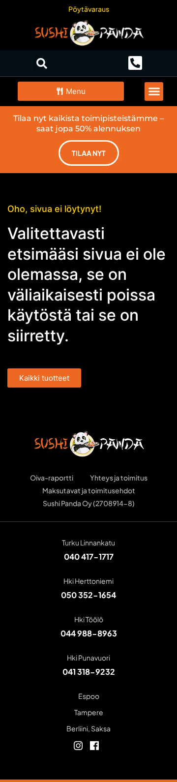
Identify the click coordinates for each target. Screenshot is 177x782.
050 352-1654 (88, 595)
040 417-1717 (89, 556)
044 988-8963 (88, 633)
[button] (42, 63)
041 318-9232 (88, 671)
